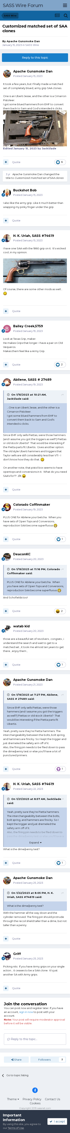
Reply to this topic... (23, 1039)
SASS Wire (32, 44)
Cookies (35, 1103)
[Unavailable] (35, 128)
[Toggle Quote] (8, 394)
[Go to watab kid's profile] (7, 629)
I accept (58, 1121)
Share (17, 1059)
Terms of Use (16, 1127)
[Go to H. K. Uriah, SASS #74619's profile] (7, 238)
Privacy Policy (32, 1099)
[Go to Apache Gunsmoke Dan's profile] (7, 74)
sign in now (26, 1012)
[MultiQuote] (6, 162)
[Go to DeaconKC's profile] (7, 557)
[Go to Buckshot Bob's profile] (7, 193)
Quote (16, 162)
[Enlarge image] (35, 270)
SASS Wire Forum (23, 5)
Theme (12, 1099)
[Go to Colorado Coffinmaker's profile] (7, 507)
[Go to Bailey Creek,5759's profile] (7, 329)
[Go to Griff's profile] (7, 956)
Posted (28, 76)
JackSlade (14, 398)
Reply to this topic (35, 57)
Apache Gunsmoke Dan (23, 41)
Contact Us (52, 1099)
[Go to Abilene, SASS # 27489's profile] (7, 382)
